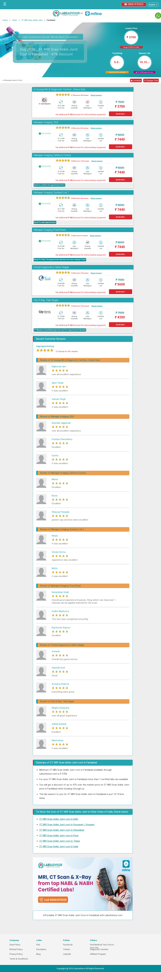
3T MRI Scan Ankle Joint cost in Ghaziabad (61, 830)
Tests (14, 20)
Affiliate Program (98, 954)
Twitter (66, 949)
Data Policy (14, 944)
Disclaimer (41, 949)
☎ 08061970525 (133, 4)
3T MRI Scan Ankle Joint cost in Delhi (58, 819)
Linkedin (67, 954)
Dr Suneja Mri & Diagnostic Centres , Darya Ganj (59, 89)
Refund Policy (15, 949)
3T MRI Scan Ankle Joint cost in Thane (59, 841)
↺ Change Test (151, 80)
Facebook (68, 944)
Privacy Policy (15, 954)
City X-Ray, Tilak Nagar (46, 300)
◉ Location (136, 80)
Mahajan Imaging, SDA (46, 122)
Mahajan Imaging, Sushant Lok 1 (51, 192)
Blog (38, 954)
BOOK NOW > (120, 114)
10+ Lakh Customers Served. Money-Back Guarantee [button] (48, 36)
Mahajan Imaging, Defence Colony (52, 155)
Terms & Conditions (18, 959)
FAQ (38, 944)
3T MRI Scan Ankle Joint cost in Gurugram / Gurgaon (66, 824)
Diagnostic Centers (99, 949)
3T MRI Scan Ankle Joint (31, 20)
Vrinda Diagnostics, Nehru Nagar (51, 267)
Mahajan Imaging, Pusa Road (50, 229)
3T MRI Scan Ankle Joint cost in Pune (58, 835)
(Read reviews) (96, 95)
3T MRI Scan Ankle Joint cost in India (58, 846)
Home (5, 20)
